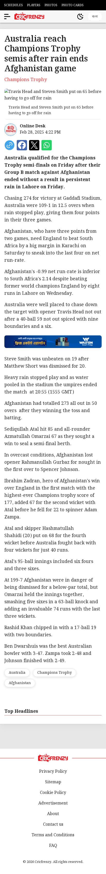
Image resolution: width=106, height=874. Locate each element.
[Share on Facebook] (22, 145)
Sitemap (53, 782)
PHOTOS (51, 5)
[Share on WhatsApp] (46, 145)
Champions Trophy (54, 673)
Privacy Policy (53, 771)
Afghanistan (20, 683)
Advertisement (53, 803)
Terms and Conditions (53, 835)
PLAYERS (33, 5)
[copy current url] (9, 145)
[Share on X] (34, 145)
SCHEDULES (13, 5)
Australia (17, 673)
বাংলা (95, 16)
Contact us (53, 824)
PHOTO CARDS (72, 5)
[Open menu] (7, 16)
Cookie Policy (53, 793)
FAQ (53, 845)
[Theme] (80, 16)
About (53, 814)
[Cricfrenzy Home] (29, 16)
